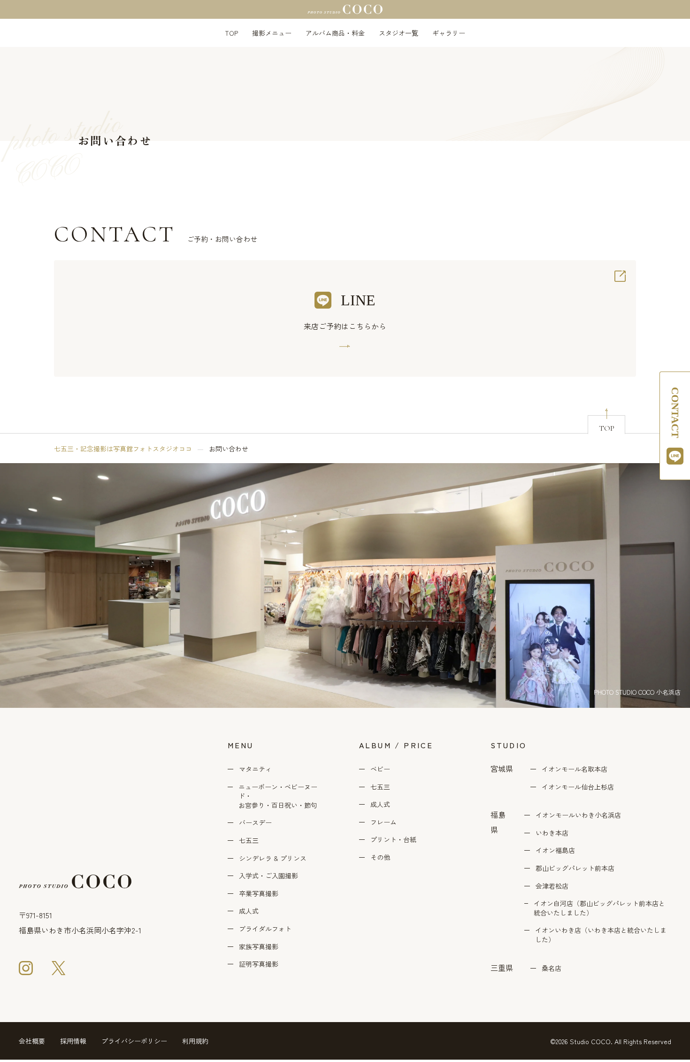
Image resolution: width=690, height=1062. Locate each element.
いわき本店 (552, 833)
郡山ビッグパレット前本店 (575, 868)
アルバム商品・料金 (335, 33)
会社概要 (32, 1041)
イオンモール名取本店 (574, 769)
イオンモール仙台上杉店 (578, 787)
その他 (380, 857)
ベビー (380, 769)
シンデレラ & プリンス (273, 858)
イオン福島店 (555, 850)
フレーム (383, 822)
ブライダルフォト (265, 928)
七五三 (249, 840)
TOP (231, 33)
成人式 (249, 911)
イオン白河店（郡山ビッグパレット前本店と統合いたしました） (599, 908)
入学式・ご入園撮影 (268, 875)
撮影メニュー (271, 33)
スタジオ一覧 (398, 33)
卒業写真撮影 (258, 893)
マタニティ (255, 769)
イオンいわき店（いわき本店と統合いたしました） (601, 935)
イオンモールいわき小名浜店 (578, 815)
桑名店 (551, 968)
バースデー (255, 822)
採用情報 (73, 1041)
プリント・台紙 (393, 839)
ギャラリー (448, 33)
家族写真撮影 (258, 946)
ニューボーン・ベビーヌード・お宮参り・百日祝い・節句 (277, 796)
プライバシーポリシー (134, 1041)
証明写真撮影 (258, 964)
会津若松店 (552, 886)
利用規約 (195, 1041)
